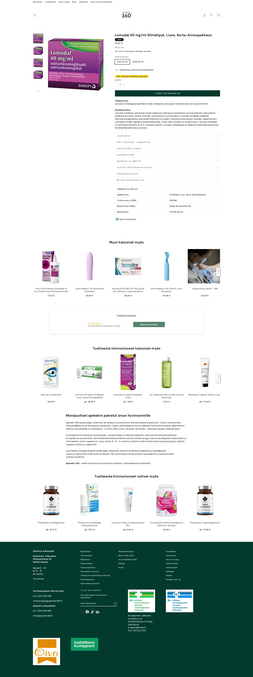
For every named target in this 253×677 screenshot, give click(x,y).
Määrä (118, 80)
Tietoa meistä (63, 2)
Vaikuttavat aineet (129, 149)
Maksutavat (85, 560)
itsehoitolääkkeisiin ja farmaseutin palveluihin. (88, 425)
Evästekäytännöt (87, 580)
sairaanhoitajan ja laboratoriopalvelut (126, 435)
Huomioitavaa (126, 155)
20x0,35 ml (122, 61)
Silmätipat (170, 571)
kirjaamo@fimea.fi (137, 627)
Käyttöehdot (86, 551)
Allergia (121, 563)
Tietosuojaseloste (88, 568)
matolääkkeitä (159, 451)
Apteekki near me (173, 580)
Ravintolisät (171, 556)
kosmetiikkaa (80, 429)
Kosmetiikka (171, 551)
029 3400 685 (45, 596)
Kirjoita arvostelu (149, 324)
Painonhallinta (172, 563)
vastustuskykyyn (168, 441)
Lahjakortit (83, 2)
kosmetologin (100, 435)
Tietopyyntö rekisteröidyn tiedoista (95, 575)
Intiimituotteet (171, 568)
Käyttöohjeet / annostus (134, 142)
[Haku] (211, 15)
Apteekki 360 (72, 422)
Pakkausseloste (127, 174)
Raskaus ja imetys (129, 161)
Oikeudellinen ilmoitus (90, 571)
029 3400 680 (45, 610)
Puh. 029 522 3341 (137, 630)
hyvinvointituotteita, (161, 425)
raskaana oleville (74, 444)
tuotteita (142, 422)
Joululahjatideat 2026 (127, 560)
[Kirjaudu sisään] (204, 15)
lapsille (180, 441)
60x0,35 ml (138, 61)
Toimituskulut (129, 51)
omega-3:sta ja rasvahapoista (156, 438)
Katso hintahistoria (128, 219)
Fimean (149, 621)
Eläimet (169, 575)
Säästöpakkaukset (126, 551)
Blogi (74, 2)
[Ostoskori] (218, 15)
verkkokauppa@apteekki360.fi (48, 601)
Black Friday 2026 (126, 556)
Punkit (121, 568)
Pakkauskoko (121, 57)
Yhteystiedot (50, 2)
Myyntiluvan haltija (130, 180)
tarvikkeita (104, 454)
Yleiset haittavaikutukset (134, 167)
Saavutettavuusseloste (90, 583)
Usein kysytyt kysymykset (101, 2)
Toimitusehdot (87, 556)
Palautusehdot (87, 563)
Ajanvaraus (37, 2)
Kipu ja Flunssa (172, 560)
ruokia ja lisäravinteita (76, 454)
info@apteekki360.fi (43, 615)
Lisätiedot (124, 136)
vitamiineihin (177, 438)
